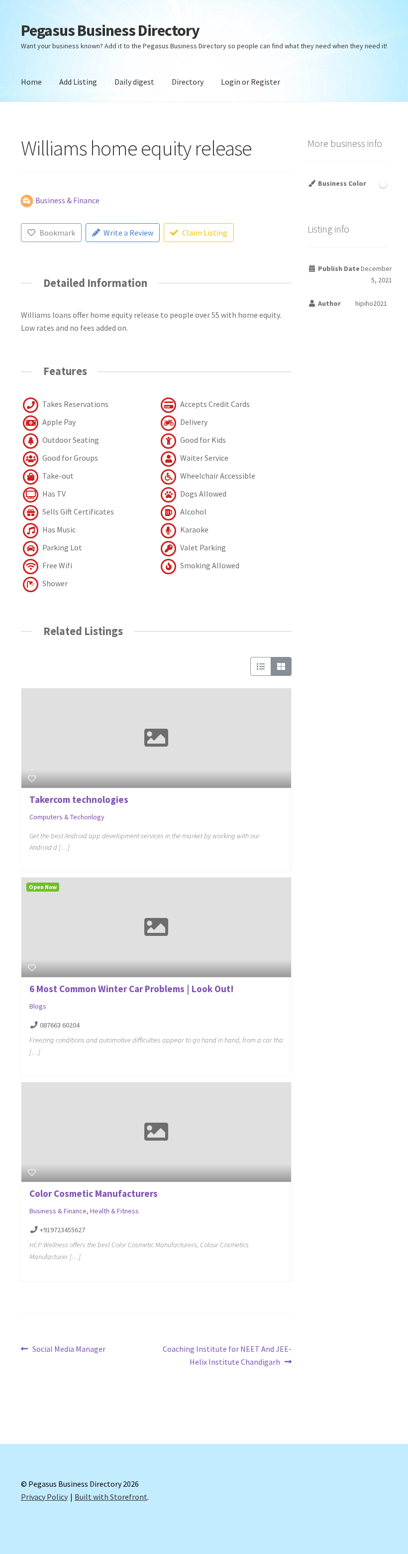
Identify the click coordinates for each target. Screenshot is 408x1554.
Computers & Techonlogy (66, 816)
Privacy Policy (44, 1497)
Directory (188, 82)
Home (31, 82)
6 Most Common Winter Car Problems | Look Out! (131, 989)
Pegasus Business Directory (110, 30)
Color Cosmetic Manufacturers (93, 1193)
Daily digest (134, 82)
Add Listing (78, 82)
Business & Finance (58, 1210)
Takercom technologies (78, 799)
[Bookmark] (31, 778)
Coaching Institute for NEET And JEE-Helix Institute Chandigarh (227, 1355)
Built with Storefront (111, 1497)
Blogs (37, 1006)
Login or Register (250, 82)
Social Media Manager (68, 1349)
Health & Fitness (114, 1210)
